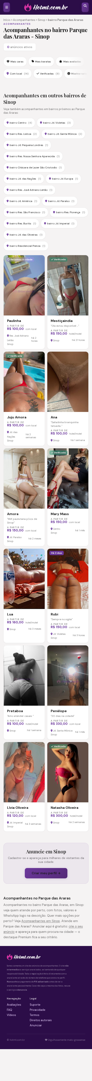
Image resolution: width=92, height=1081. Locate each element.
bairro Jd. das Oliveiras (26, 234)
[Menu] (6, 7)
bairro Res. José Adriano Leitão (31, 190)
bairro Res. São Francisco (27, 212)
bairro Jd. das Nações (25, 178)
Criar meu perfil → (46, 873)
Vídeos (11, 1015)
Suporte (35, 1004)
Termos (34, 1015)
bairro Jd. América (23, 201)
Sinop (41, 20)
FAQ (9, 1010)
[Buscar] (85, 7)
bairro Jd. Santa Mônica (65, 134)
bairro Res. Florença (70, 212)
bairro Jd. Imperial (60, 223)
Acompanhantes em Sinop (40, 921)
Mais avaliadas (72, 61)
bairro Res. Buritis (23, 223)
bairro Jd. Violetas (57, 122)
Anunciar (36, 1025)
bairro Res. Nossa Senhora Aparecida (34, 156)
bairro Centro (21, 122)
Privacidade (37, 1010)
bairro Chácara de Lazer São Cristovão (36, 167)
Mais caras (17, 61)
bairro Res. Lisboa (23, 134)
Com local (19, 73)
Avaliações (14, 1004)
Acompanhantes (24, 20)
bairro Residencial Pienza (27, 246)
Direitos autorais (41, 1020)
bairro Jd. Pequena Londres (29, 145)
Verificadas (49, 73)
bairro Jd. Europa (65, 178)
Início (6, 20)
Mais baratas (43, 61)
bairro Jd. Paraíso (61, 201)
